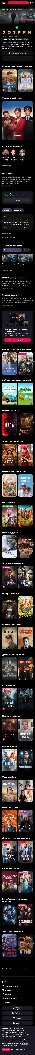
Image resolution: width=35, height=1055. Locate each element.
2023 (6, 36)
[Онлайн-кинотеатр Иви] (4, 3)
